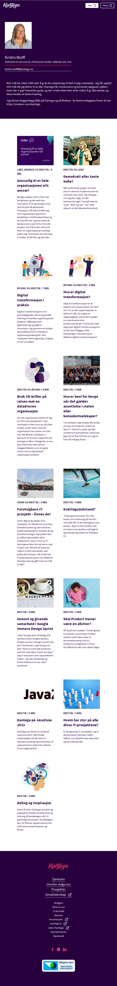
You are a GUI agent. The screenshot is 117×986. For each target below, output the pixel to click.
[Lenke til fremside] (11, 5)
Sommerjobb (56, 919)
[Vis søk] (92, 5)
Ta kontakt (58, 911)
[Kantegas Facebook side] (52, 949)
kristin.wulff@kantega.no (19, 69)
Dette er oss (58, 907)
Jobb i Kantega (56, 927)
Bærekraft (58, 936)
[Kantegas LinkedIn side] (65, 949)
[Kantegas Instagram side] (58, 949)
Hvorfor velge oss (59, 884)
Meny (105, 5)
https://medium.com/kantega (23, 104)
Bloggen (58, 903)
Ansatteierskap (56, 894)
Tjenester (58, 879)
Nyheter (58, 915)
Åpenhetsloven (58, 932)
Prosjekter (58, 889)
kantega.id (55, 923)
